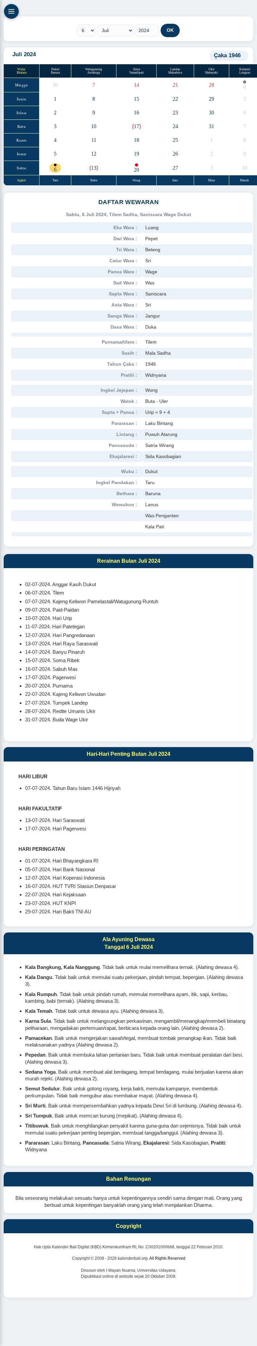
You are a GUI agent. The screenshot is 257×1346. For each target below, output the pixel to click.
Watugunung (93, 69)
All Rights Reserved (167, 1258)
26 (175, 154)
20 (136, 170)
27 (175, 168)
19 (136, 154)
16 (136, 112)
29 (211, 99)
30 (55, 85)
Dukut (55, 69)
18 (136, 140)
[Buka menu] (11, 11)
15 (136, 99)
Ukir (211, 69)
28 (211, 85)
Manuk (244, 180)
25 (175, 140)
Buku (94, 180)
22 (175, 99)
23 (175, 112)
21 (175, 85)
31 (211, 126)
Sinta (136, 69)
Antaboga (93, 72)
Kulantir (244, 69)
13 (93, 168)
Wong (136, 180)
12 (93, 154)
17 (136, 126)
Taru (55, 180)
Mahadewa (175, 72)
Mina (211, 180)
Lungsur (244, 72)
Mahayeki (211, 72)
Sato (175, 180)
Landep (175, 69)
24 (175, 126)
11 (93, 140)
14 (136, 85)
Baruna (55, 72)
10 (93, 126)
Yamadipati (136, 72)
